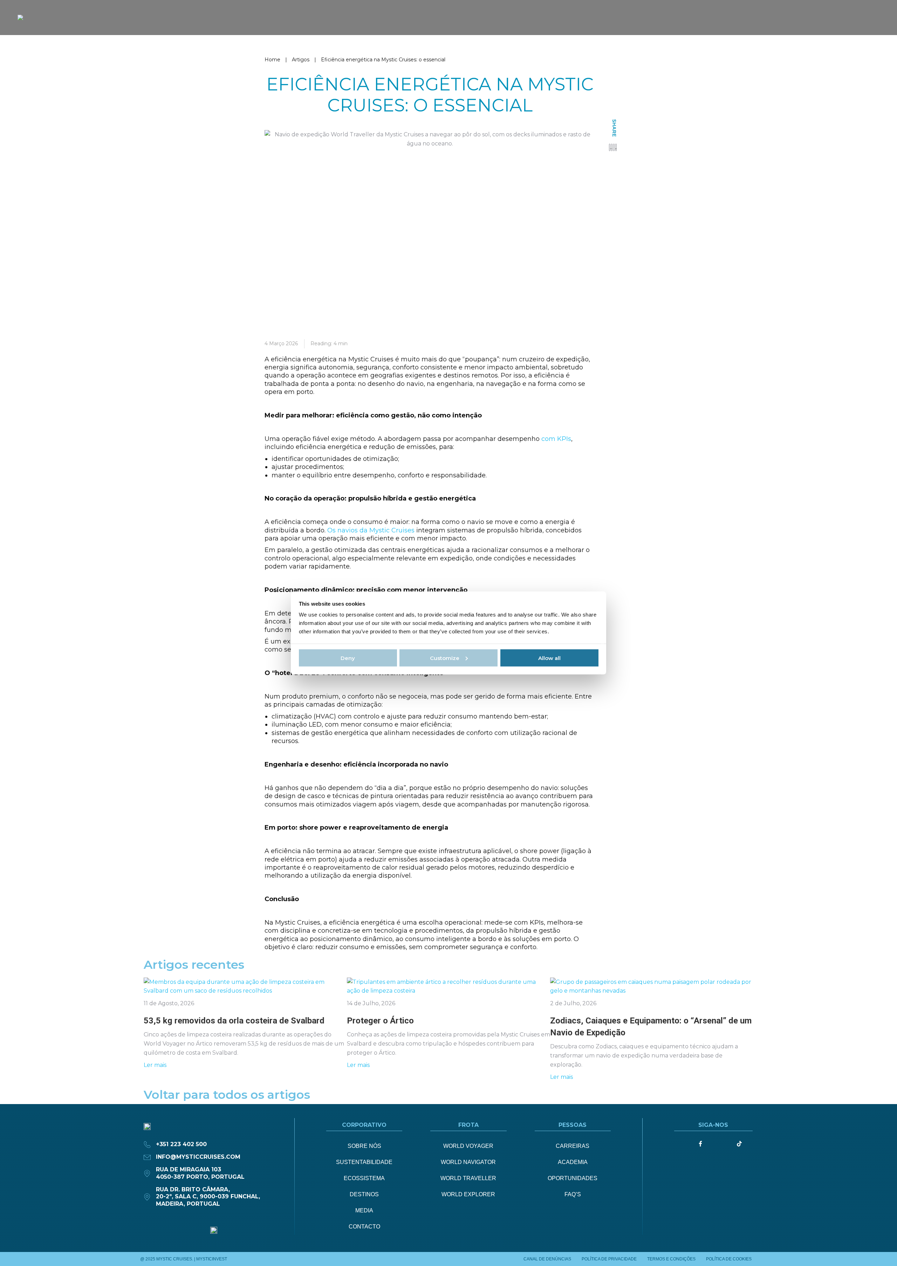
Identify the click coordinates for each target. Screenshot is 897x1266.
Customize (444, 657)
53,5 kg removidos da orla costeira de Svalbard (234, 1021)
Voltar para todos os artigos (227, 1094)
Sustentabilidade (364, 1162)
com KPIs (556, 439)
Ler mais (155, 1065)
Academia (573, 1162)
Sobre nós (364, 1146)
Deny (348, 657)
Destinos (364, 1194)
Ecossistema (364, 1178)
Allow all (549, 657)
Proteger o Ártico (380, 1021)
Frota (468, 1125)
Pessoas (573, 1125)
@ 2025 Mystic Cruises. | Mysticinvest (183, 1259)
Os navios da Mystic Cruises (371, 530)
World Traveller (468, 1178)
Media (364, 1210)
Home (272, 59)
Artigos (300, 59)
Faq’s (572, 1194)
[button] (609, 147)
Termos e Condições (671, 1259)
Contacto (364, 1227)
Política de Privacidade (609, 1259)
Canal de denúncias (547, 1259)
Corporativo (364, 1125)
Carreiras (572, 1146)
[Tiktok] (739, 1143)
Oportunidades (572, 1178)
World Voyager (468, 1146)
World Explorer (468, 1194)
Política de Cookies (729, 1259)
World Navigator (468, 1162)
